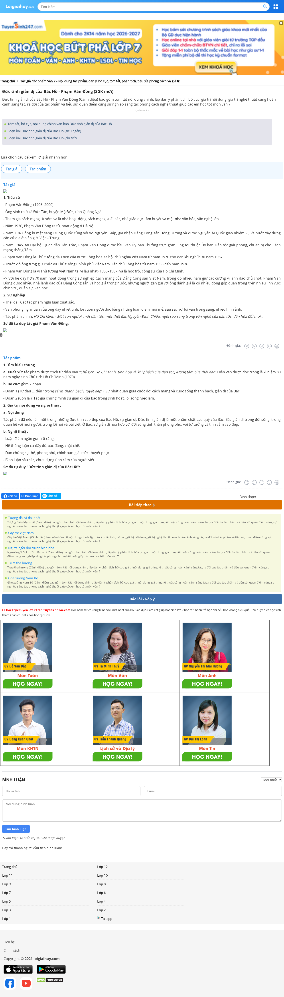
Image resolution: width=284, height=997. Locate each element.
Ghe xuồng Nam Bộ (23, 578)
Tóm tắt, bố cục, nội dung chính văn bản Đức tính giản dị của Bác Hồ (59, 123)
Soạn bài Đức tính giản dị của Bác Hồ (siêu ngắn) (44, 131)
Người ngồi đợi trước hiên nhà (31, 548)
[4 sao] (275, 496)
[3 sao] (270, 496)
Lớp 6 (101, 892)
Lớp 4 (101, 901)
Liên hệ (9, 942)
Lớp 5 (6, 901)
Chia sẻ (12, 496)
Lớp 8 (101, 884)
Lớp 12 (102, 866)
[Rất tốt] (277, 346)
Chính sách (12, 950)
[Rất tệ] (247, 346)
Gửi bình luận (16, 829)
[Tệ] (254, 346)
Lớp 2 (101, 910)
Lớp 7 (6, 892)
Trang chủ (9, 866)
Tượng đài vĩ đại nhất (24, 517)
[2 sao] (265, 496)
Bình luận (31, 496)
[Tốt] (269, 346)
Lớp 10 (102, 875)
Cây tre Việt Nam (21, 533)
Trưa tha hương (20, 563)
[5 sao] (281, 496)
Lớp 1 (6, 918)
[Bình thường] (262, 346)
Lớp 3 (6, 910)
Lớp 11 (7, 875)
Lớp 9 (6, 884)
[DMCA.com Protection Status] (49, 983)
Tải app (106, 918)
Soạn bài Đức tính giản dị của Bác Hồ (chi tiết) (42, 138)
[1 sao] (259, 496)
